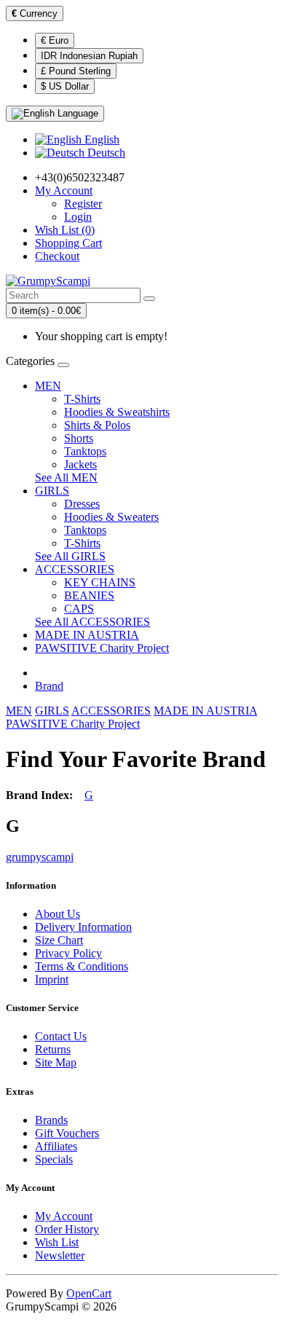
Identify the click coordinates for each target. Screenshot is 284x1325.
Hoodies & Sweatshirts (117, 412)
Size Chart (59, 940)
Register (83, 203)
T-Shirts (82, 399)
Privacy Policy (68, 953)
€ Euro (54, 40)
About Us (57, 914)
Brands (51, 1120)
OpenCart (88, 1293)
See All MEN (66, 477)
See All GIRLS (70, 556)
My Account (63, 1216)
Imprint (51, 979)
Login (78, 217)
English (100, 139)
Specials (54, 1159)
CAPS (79, 608)
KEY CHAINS (99, 582)
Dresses (82, 504)
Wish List (57, 1242)
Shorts (78, 438)
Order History (67, 1229)
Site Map (55, 1062)
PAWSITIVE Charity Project (102, 648)
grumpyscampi (40, 857)
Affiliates (56, 1146)
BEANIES (89, 595)
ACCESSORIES (74, 569)
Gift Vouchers (67, 1133)
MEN (48, 386)
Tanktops (85, 451)
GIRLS (52, 490)
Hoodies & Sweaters (111, 517)
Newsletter (59, 1255)
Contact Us (61, 1036)
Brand (49, 686)
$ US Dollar (65, 86)
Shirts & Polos (97, 425)
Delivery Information (83, 927)
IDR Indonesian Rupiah (89, 55)
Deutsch (104, 152)
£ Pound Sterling (76, 71)
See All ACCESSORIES (92, 622)
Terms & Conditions (81, 966)
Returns (53, 1049)
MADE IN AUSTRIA (87, 635)
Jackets (80, 464)
